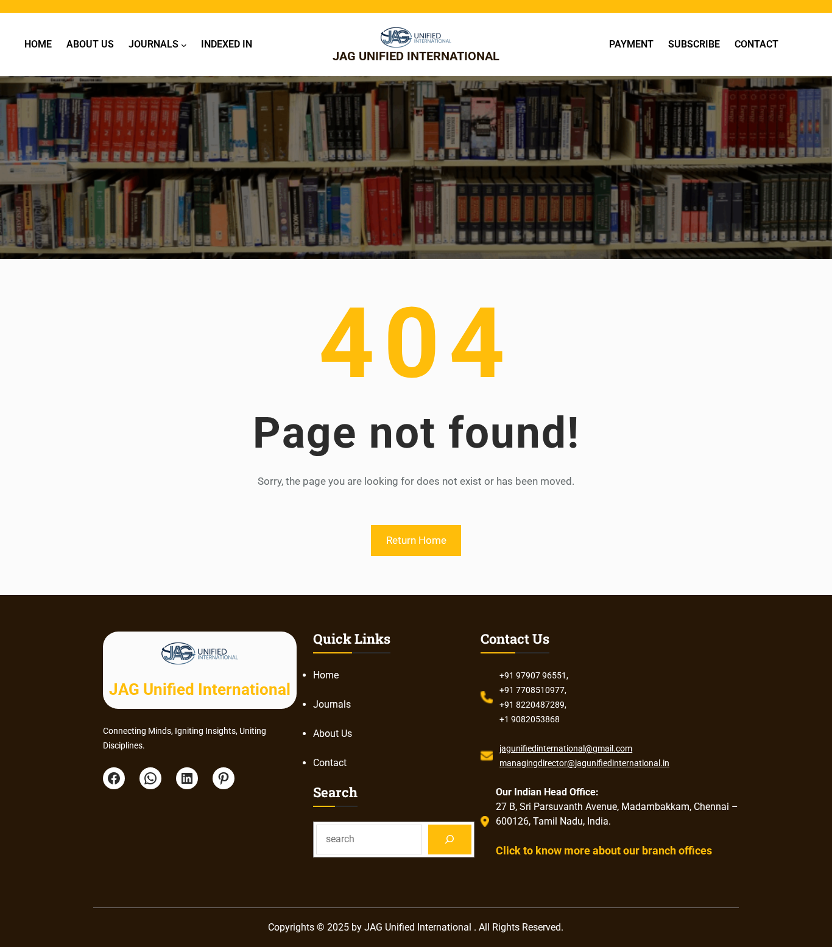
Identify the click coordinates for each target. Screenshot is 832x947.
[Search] (449, 839)
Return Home (416, 540)
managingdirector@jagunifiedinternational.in (584, 763)
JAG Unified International (416, 56)
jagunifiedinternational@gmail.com (565, 748)
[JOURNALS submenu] (184, 44)
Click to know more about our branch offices (604, 850)
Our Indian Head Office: (547, 792)
